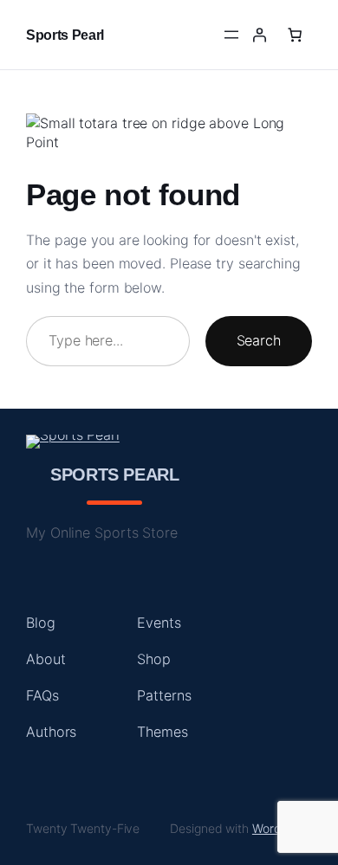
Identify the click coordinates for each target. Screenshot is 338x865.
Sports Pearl (65, 35)
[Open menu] (231, 34)
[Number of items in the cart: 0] (294, 34)
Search (259, 340)
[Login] (259, 34)
